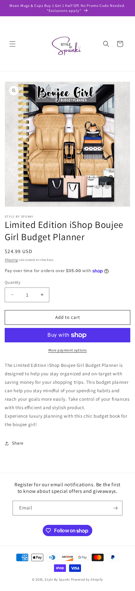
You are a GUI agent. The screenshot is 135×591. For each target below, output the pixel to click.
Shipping (11, 260)
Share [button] (18, 443)
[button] (12, 44)
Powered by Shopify (87, 579)
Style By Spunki (57, 579)
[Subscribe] (115, 508)
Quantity (12, 282)
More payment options (67, 350)
